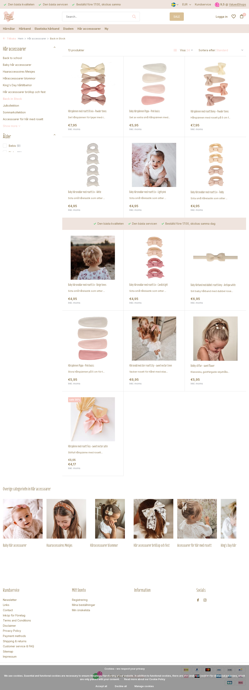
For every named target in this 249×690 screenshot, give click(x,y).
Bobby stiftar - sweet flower (203, 366)
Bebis (15, 145)
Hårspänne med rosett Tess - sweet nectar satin (88, 446)
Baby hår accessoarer (17, 64)
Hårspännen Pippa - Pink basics (81, 365)
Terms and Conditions (17, 620)
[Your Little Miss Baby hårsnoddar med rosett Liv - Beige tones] (92, 258)
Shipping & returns (14, 641)
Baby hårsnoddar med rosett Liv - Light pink (147, 192)
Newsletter (10, 599)
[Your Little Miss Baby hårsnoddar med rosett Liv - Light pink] (154, 165)
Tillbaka (11, 38)
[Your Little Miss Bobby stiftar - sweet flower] (215, 338)
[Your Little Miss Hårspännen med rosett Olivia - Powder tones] (92, 84)
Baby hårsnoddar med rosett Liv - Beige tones (87, 285)
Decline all (121, 686)
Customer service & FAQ (18, 646)
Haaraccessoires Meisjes (19, 71)
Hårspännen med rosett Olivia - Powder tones (87, 111)
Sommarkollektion (14, 112)
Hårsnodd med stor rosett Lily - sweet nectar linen (150, 365)
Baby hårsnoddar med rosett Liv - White (84, 192)
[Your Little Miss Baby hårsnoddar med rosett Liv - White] (92, 165)
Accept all (101, 686)
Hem (20, 38)
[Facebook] (198, 600)
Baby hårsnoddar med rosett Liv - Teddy (207, 192)
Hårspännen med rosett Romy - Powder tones (210, 111)
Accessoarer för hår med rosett (23, 119)
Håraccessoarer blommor (19, 78)
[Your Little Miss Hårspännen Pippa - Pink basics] (92, 338)
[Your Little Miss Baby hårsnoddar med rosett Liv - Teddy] (215, 165)
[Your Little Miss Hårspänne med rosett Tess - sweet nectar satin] (92, 419)
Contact (8, 610)
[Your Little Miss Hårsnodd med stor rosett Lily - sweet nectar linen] (154, 338)
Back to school (12, 58)
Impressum (10, 656)
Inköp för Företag (14, 615)
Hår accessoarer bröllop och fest (24, 92)
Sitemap (8, 651)
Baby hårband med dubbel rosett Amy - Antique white (213, 285)
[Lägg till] (110, 127)
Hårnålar (9, 28)
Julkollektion (11, 105)
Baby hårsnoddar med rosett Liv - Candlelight (148, 285)
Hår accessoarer (89, 28)
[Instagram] (205, 600)
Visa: (183, 50)
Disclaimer (9, 625)
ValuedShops (237, 4)
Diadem (68, 28)
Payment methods (14, 636)
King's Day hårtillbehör (17, 85)
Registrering (80, 599)
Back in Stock (12, 98)
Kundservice (203, 4)
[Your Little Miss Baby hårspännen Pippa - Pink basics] (154, 84)
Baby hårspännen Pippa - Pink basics (144, 111)
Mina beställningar (83, 605)
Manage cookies (144, 686)
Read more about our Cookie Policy (144, 679)
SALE (177, 16)
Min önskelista (81, 610)
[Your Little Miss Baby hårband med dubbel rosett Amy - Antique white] (215, 258)
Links (6, 605)
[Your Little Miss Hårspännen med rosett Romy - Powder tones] (215, 84)
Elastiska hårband (47, 28)
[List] (175, 50)
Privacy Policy (12, 630)
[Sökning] (134, 16)
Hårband (25, 28)
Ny (106, 28)
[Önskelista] (233, 16)
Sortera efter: (207, 50)
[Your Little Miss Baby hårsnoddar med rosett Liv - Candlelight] (154, 258)
